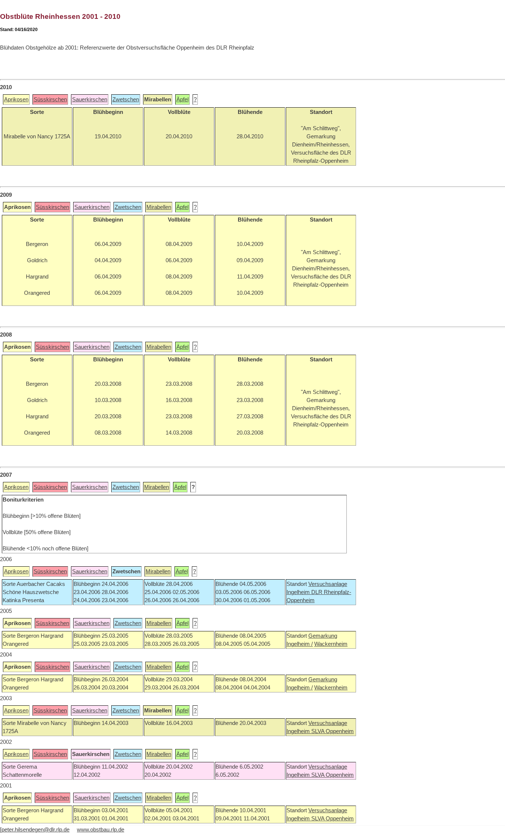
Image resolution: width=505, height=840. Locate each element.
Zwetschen (125, 99)
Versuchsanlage (327, 584)
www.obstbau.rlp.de (100, 830)
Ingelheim (299, 592)
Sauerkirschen (89, 99)
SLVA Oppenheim (332, 731)
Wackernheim (331, 644)
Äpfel (182, 99)
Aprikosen (16, 99)
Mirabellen (158, 207)
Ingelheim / (300, 644)
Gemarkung (322, 636)
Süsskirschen (50, 99)
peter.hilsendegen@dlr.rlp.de (35, 830)
